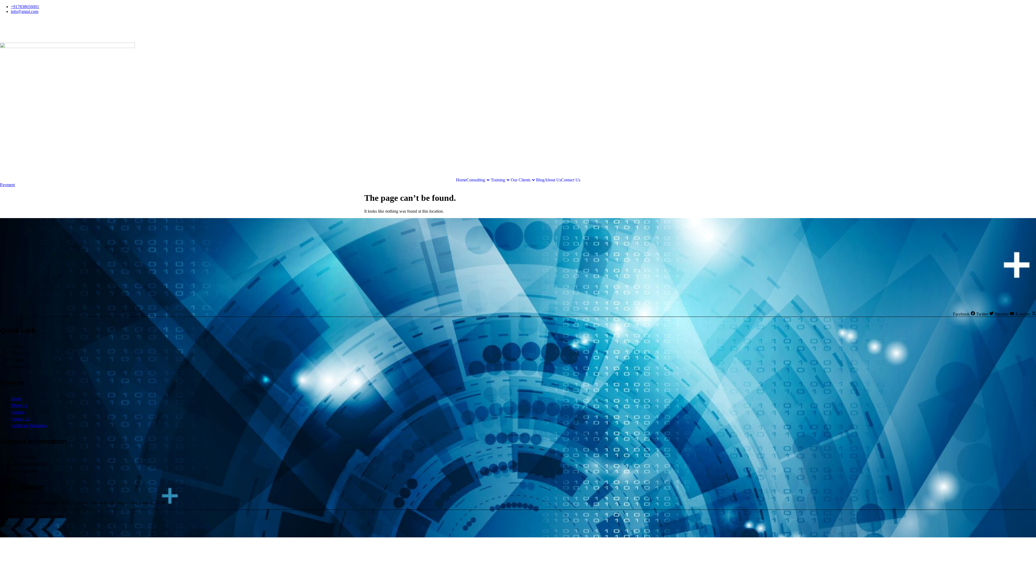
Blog (540, 180)
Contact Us (570, 180)
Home (461, 180)
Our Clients (520, 180)
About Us (552, 180)
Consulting (475, 180)
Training (498, 180)
